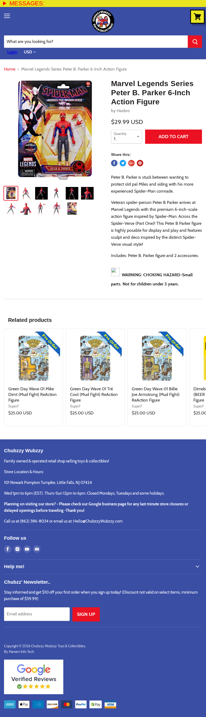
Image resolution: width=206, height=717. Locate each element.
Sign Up (86, 614)
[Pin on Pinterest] (140, 163)
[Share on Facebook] (114, 163)
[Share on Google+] (131, 163)
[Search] (195, 41)
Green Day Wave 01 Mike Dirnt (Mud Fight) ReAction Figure (32, 394)
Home (9, 69)
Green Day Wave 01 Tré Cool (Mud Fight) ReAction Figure (94, 394)
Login (12, 52)
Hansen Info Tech (21, 651)
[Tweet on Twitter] (123, 163)
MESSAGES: (27, 3)
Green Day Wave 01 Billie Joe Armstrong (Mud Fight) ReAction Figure (155, 394)
